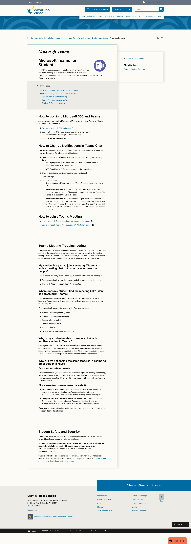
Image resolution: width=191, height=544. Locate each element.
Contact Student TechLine (134, 69)
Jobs (99, 503)
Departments (130, 16)
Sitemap (100, 507)
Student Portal (54, 38)
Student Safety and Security (53, 103)
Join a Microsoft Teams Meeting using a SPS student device (67, 225)
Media (134, 507)
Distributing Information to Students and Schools (53, 517)
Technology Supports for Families (76, 38)
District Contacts (139, 503)
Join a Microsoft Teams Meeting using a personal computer (66, 221)
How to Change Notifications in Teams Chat (60, 93)
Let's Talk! (179, 540)
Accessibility (102, 496)
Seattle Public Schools (36, 38)
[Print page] (162, 38)
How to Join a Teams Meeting (54, 97)
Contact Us (32, 510)
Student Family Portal (99, 9)
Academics (109, 16)
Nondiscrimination (104, 499)
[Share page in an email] (158, 38)
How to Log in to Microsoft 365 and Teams (60, 90)
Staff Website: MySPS (106, 511)
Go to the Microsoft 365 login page (56, 128)
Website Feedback (139, 511)
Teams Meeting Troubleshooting (55, 100)
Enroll (100, 16)
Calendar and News (154, 16)
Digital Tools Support (100, 38)
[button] (40, 2)
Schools (119, 16)
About (141, 16)
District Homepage (139, 496)
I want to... (118, 9)
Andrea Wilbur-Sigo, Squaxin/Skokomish (98, 531)
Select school (33, 2)
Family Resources (88, 16)
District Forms (137, 499)
